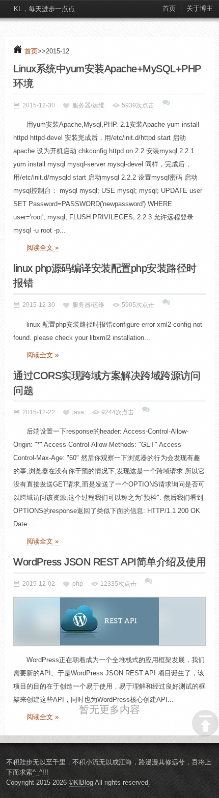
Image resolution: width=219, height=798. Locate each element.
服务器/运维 (88, 105)
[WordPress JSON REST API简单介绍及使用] (109, 621)
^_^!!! (40, 787)
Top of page (205, 723)
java (78, 412)
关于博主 (199, 8)
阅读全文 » (42, 247)
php (77, 583)
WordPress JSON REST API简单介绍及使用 (109, 561)
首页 (169, 8)
